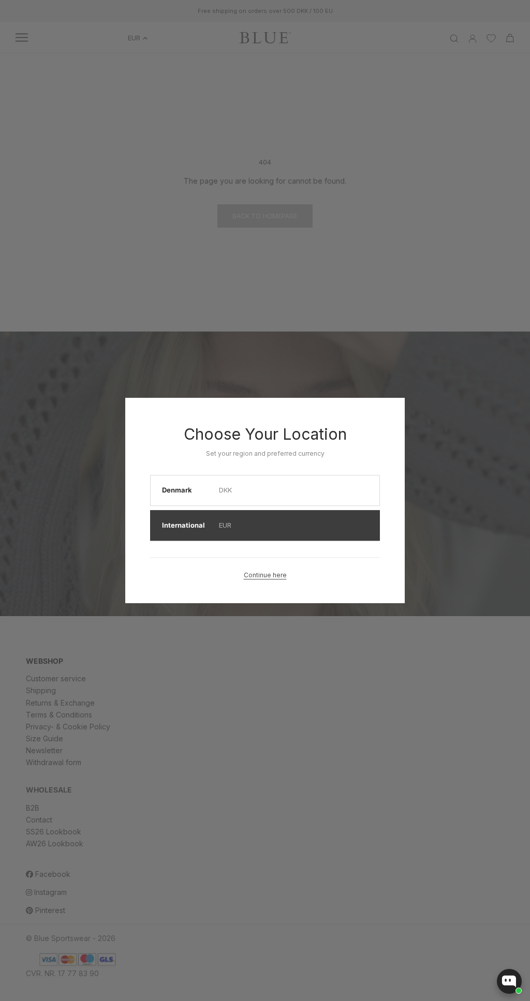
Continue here (265, 575)
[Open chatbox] (509, 981)
